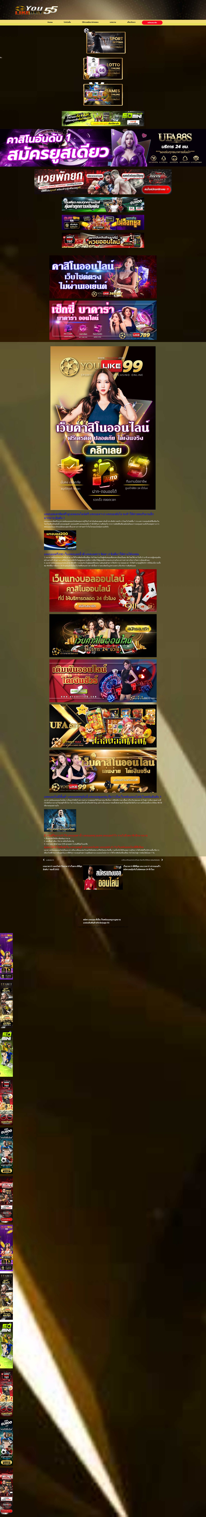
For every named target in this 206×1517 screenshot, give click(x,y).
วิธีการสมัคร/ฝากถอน (90, 22)
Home (50, 22)
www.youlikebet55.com (119, 927)
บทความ (113, 22)
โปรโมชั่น (67, 22)
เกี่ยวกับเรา (131, 22)
